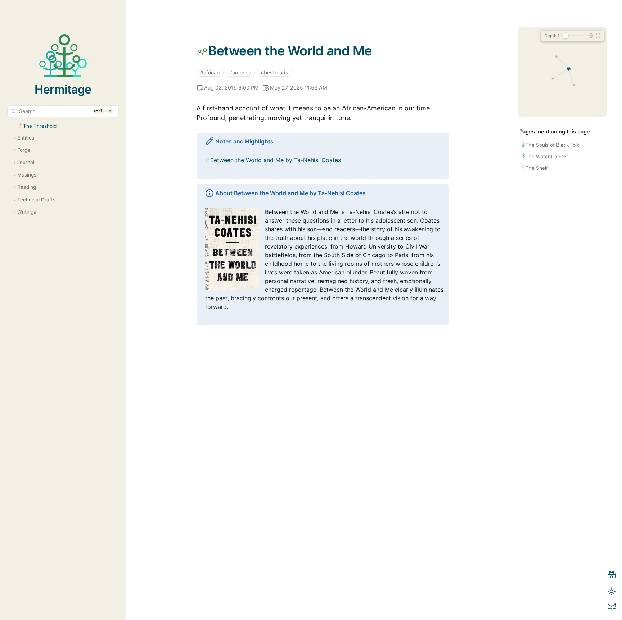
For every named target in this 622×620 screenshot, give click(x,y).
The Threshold (40, 126)
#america (240, 72)
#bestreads (274, 72)
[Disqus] (323, 485)
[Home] (611, 576)
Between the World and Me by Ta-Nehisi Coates (275, 160)
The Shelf (537, 168)
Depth (552, 35)
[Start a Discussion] (611, 607)
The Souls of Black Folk (552, 145)
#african (210, 72)
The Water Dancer (547, 156)
